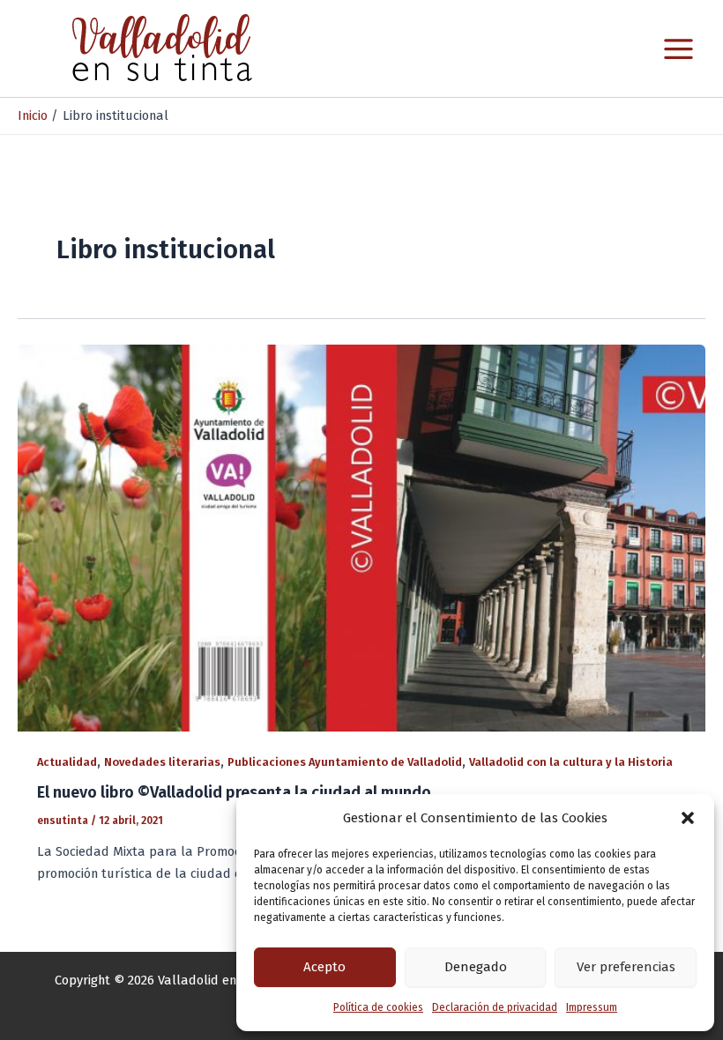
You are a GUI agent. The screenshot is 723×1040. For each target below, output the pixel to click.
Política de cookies (378, 1007)
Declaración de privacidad (494, 1007)
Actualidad (67, 762)
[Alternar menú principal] (678, 49)
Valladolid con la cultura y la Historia (571, 762)
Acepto (324, 967)
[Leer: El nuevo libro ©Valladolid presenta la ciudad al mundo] (361, 537)
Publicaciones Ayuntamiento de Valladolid (344, 762)
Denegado (475, 967)
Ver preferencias (626, 967)
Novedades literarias (162, 762)
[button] (688, 818)
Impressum (591, 1007)
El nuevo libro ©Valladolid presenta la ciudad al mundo (234, 792)
